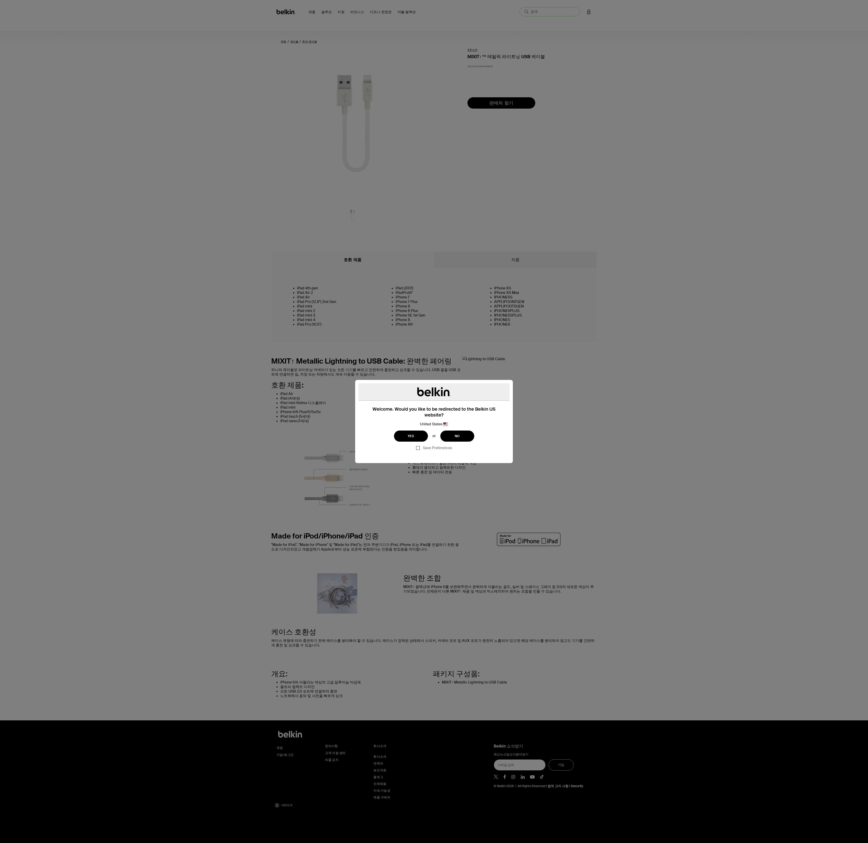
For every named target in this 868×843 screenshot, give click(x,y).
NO (457, 436)
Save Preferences (437, 447)
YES (411, 436)
